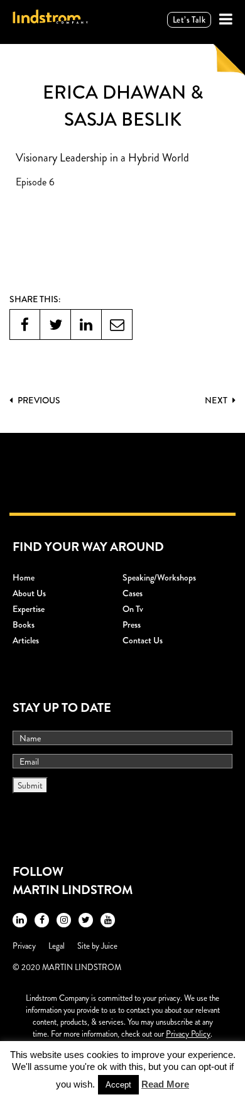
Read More (165, 1084)
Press (131, 624)
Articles (26, 640)
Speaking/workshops (159, 577)
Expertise (29, 609)
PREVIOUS (38, 400)
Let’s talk (189, 20)
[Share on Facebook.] (24, 324)
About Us (29, 593)
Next (217, 400)
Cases (132, 593)
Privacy (24, 946)
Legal (56, 946)
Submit (30, 785)
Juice (109, 946)
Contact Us (142, 640)
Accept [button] (118, 1084)
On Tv (132, 609)
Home (24, 577)
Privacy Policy (188, 1034)
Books (24, 624)
